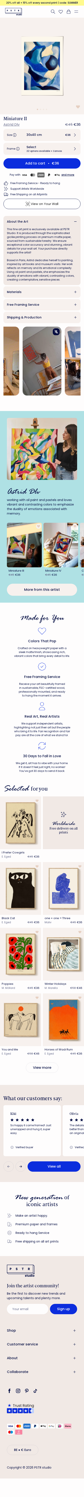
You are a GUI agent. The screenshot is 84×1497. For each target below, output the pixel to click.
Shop (11, 1330)
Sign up (63, 1308)
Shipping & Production (24, 317)
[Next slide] (21, 1166)
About (12, 1358)
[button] (78, 11)
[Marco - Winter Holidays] (63, 954)
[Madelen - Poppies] (20, 954)
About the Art (17, 221)
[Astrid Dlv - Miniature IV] (61, 545)
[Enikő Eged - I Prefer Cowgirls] (20, 822)
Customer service (22, 1344)
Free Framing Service (23, 305)
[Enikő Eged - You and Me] (20, 1019)
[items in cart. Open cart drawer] (68, 11)
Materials (14, 292)
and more (67, 175)
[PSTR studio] (13, 11)
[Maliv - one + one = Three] (63, 888)
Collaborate (17, 1371)
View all (54, 1166)
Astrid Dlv (11, 124)
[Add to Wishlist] (77, 107)
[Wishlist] (60, 11)
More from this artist (42, 589)
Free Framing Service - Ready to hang (35, 183)
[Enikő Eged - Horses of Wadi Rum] (63, 1019)
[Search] (53, 11)
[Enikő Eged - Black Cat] (20, 888)
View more (42, 1067)
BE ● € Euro (22, 1450)
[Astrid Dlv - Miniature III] (24, 545)
